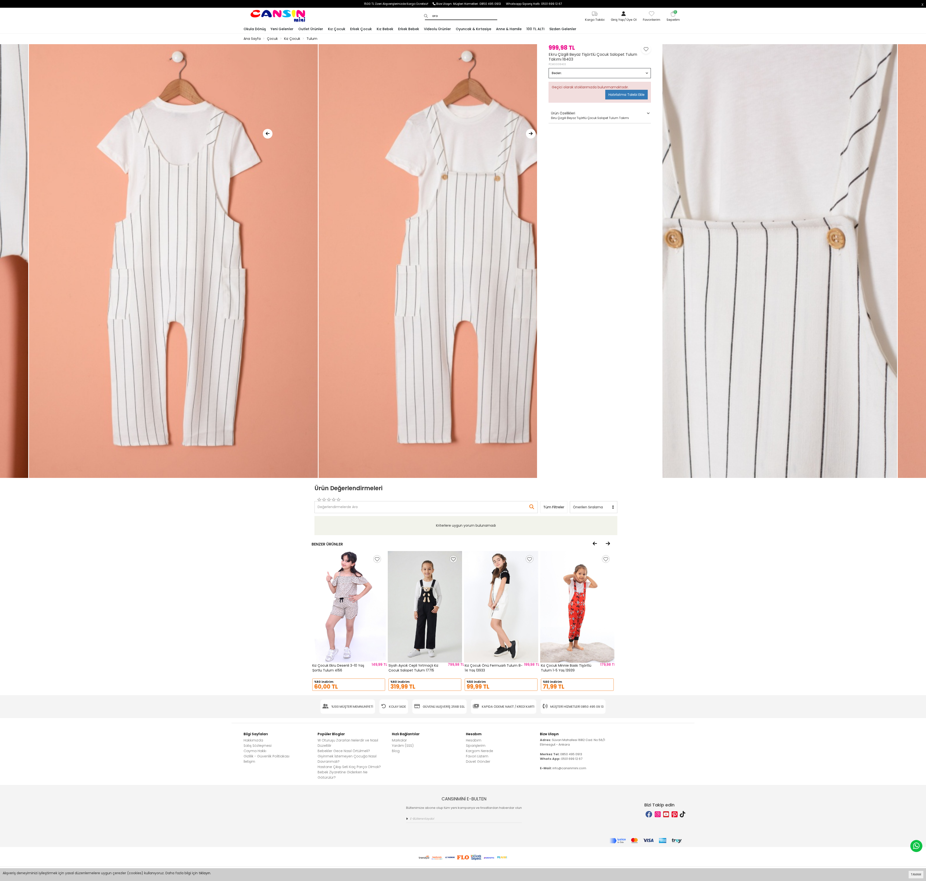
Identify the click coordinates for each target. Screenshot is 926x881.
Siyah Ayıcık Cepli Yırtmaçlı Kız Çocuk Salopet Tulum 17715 (413, 668)
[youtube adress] (666, 814)
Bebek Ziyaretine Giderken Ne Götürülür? (343, 775)
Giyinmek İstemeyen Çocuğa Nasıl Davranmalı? (347, 759)
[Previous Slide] (267, 134)
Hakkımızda (253, 740)
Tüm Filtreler (553, 507)
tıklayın (204, 873)
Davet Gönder (478, 761)
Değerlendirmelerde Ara (337, 504)
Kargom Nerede (479, 750)
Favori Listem (477, 756)
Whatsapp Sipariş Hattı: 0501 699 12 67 (534, 4)
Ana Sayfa (252, 38)
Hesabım (473, 740)
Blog (396, 750)
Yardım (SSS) (403, 745)
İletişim (249, 761)
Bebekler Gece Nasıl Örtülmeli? (344, 750)
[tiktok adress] (682, 814)
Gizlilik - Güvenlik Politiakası (266, 756)
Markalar (399, 740)
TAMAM (916, 874)
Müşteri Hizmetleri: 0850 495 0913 (479, 4)
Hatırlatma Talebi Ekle (626, 94)
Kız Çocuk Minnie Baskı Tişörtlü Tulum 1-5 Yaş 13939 (566, 668)
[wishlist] (377, 559)
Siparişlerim (475, 745)
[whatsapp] (916, 846)
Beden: (557, 73)
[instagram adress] (658, 814)
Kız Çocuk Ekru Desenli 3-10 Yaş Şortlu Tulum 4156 (338, 668)
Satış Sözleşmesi (258, 745)
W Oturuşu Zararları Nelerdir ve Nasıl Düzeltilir (348, 743)
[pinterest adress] (675, 814)
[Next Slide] (530, 134)
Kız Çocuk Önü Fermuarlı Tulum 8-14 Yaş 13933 (494, 668)
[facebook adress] (649, 814)
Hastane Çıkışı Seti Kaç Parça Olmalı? (349, 766)
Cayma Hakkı (255, 750)
